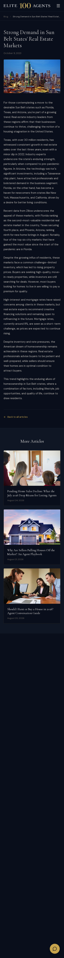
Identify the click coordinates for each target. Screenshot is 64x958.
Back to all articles (17, 416)
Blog (6, 16)
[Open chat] (55, 949)
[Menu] (58, 6)
